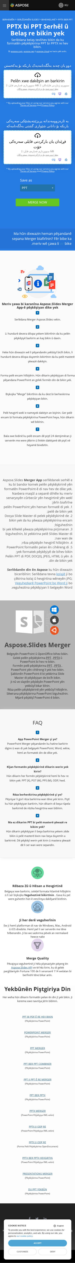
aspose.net (29, 51)
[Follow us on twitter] (37, 1217)
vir (62, 243)
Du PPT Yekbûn (37, 1189)
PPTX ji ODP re (37, 1126)
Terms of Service (28, 105)
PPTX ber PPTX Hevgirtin (37, 1158)
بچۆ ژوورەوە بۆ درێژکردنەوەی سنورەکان (37, 88)
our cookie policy (24, 1236)
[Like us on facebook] (29, 1217)
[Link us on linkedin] (45, 1217)
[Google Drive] (66, 94)
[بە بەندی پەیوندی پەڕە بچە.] (53, 94)
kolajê (60, 574)
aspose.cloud (42, 51)
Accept (38, 1243)
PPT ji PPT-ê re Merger (37, 1079)
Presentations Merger (37, 1173)
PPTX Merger (37, 1111)
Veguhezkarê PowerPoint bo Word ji (41, 583)
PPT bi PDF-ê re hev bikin (37, 1016)
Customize (22, 1252)
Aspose (14, 5)
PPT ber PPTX (37, 1095)
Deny (52, 1252)
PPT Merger (37, 1048)
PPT (24, 188)
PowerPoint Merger (37, 1032)
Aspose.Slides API (21, 967)
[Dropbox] (60, 94)
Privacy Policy (47, 105)
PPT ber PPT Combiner (37, 1063)
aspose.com (16, 51)
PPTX (56, 658)
